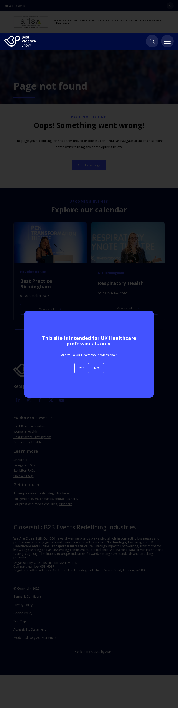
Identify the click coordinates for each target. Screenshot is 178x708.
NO (96, 368)
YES (81, 368)
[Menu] (167, 41)
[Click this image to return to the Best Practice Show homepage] (20, 41)
